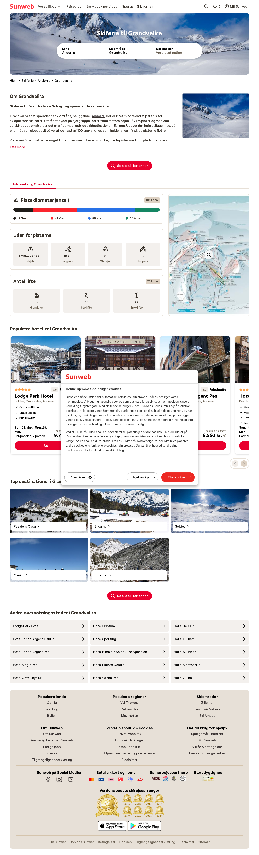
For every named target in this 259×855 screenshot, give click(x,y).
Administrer (78, 477)
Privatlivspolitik (129, 734)
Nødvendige (141, 477)
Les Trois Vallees (207, 709)
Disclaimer (129, 760)
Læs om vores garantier (207, 753)
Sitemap (204, 842)
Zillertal (207, 703)
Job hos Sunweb (82, 842)
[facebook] (48, 781)
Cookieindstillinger (129, 740)
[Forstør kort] (208, 254)
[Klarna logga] (111, 781)
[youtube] (70, 781)
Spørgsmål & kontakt (207, 734)
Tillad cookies (177, 477)
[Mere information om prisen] (224, 435)
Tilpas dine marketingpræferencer (129, 753)
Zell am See (129, 709)
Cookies (125, 842)
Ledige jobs (52, 747)
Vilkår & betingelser (207, 747)
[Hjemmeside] (22, 6)
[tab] (33, 184)
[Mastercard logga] (91, 781)
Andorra (98, 116)
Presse (52, 753)
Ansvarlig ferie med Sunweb (52, 740)
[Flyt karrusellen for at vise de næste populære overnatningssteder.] (244, 463)
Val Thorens (129, 703)
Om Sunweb (52, 734)
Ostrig (52, 703)
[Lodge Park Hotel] (46, 395)
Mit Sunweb (207, 740)
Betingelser (107, 842)
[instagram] (59, 781)
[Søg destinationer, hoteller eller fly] (206, 6)
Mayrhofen (129, 716)
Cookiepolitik (129, 747)
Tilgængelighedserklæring (52, 760)
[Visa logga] (101, 781)
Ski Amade (207, 716)
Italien (51, 716)
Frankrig (51, 709)
